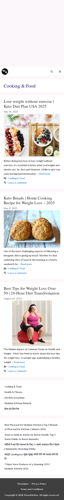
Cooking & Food (16, 178)
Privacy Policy (39, 484)
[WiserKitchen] (4, 71)
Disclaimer (23, 484)
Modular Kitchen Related (17, 403)
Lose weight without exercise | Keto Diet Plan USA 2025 (29, 104)
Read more (44, 173)
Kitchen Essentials (14, 397)
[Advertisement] (32, 33)
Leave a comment (17, 182)
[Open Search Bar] (52, 71)
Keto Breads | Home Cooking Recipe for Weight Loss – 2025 (29, 200)
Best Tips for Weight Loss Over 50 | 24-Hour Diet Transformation (31, 291)
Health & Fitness (13, 392)
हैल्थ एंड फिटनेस (11, 408)
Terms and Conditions (32, 489)
